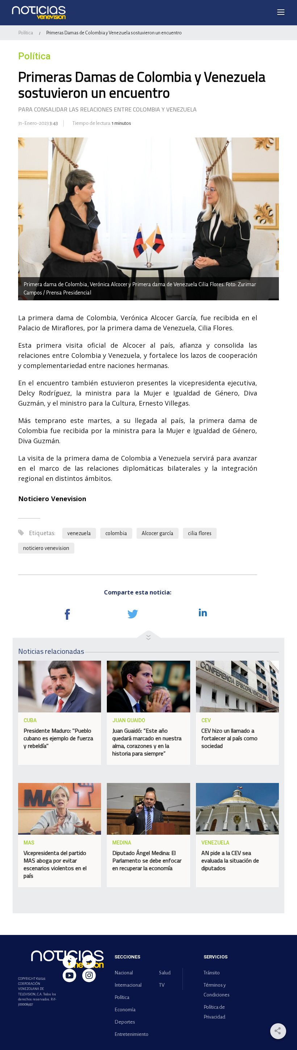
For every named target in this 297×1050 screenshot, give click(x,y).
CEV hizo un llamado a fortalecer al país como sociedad (229, 738)
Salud (165, 972)
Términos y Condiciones (217, 990)
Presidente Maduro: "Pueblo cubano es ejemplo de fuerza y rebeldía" (58, 738)
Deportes (124, 1022)
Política (25, 32)
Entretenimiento (130, 1034)
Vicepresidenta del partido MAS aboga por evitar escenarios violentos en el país (55, 864)
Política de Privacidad (214, 1012)
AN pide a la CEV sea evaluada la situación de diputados (230, 860)
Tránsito (212, 972)
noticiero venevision (46, 548)
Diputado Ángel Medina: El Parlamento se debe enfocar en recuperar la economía (146, 860)
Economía (124, 1009)
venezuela (79, 533)
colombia (116, 533)
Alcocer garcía (157, 533)
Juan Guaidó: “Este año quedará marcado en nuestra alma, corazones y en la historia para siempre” (146, 742)
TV (161, 985)
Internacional (128, 985)
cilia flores (200, 533)
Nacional (123, 972)
